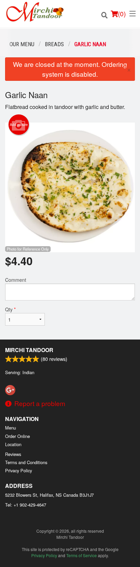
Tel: (25, 504)
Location (13, 444)
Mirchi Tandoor (29, 350)
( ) (122, 13)
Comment (15, 279)
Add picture (19, 124)
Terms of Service (81, 555)
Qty (10, 309)
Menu (10, 427)
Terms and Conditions (26, 462)
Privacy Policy (18, 470)
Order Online (17, 436)
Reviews (13, 454)
